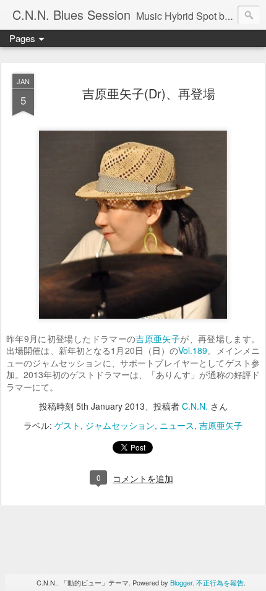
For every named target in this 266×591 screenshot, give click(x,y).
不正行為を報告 (220, 582)
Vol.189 (192, 350)
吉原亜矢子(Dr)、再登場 (148, 93)
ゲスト (67, 425)
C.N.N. (195, 406)
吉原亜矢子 (157, 338)
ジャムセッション (120, 425)
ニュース (177, 425)
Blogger (181, 582)
